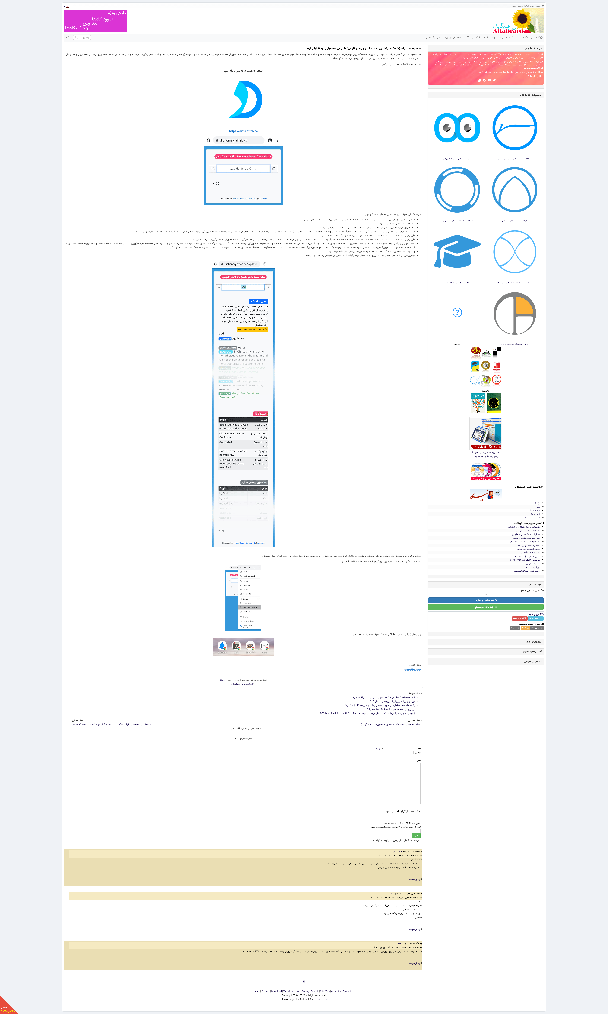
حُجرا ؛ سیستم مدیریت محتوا (515, 221)
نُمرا (464, 65)
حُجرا (460, 65)
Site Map (325, 991)
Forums (265, 991)
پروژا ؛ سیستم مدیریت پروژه (514, 344)
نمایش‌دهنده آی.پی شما (528, 545)
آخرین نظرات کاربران (531, 651)
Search (315, 991)
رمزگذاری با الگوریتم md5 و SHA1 (525, 560)
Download (276, 991)
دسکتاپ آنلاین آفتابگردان (450, 61)
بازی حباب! (535, 510)
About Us (336, 991)
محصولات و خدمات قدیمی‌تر (527, 571)
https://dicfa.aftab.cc (243, 131)
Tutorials (288, 991)
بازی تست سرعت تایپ (530, 518)
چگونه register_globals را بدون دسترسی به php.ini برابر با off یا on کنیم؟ (380, 705)
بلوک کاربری (535, 584)
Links (297, 991)
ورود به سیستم (484, 606)
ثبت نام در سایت (484, 600)
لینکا (456, 65)
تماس (429, 38)
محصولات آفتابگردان (531, 95)
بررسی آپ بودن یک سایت (528, 549)
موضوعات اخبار (534, 642)
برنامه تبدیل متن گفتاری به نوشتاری (523, 527)
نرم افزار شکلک (533, 567)
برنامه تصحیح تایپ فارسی (528, 530)
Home (257, 991)
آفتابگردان (535, 38)
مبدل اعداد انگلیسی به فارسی (526, 534)
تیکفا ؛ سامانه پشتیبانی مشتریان (457, 221)
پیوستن (523, 72)
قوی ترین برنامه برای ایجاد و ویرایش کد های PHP (392, 701)
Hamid (223, 680)
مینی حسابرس (533, 563)
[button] (66, 6)
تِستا (469, 65)
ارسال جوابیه (415, 879)
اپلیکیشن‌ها (505, 38)
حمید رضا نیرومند (412, 669)
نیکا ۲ (537, 503)
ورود (513, 6)
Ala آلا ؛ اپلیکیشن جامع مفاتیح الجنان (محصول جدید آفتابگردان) (391, 724)
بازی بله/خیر (534, 514)
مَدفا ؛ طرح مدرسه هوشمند (457, 283)
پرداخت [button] (463, 38)
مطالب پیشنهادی (533, 661)
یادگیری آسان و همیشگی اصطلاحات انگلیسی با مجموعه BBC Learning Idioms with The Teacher (367, 713)
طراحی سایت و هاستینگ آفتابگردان (510, 65)
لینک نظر (397, 852)
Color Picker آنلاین (530, 553)
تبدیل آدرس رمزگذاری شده (527, 556)
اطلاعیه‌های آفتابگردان (242, 684)
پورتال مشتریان (444, 38)
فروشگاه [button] (489, 38)
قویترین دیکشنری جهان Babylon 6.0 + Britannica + (390, 709)
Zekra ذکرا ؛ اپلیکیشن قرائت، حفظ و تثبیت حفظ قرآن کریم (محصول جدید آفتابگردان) (111, 724)
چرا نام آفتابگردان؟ (535, 76)
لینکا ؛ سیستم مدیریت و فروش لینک (514, 283)
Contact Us (348, 991)
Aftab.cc (322, 999)
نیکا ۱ (538, 507)
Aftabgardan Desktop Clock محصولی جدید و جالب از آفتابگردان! (383, 697)
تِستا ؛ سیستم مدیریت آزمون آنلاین (515, 159)
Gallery (305, 991)
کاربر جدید (376, 748)
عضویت (520, 6)
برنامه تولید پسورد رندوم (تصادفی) (524, 542)
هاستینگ (520, 38)
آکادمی (475, 38)
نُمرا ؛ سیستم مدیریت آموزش (457, 159)
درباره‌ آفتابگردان (533, 48)
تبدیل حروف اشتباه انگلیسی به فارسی (526, 538)
